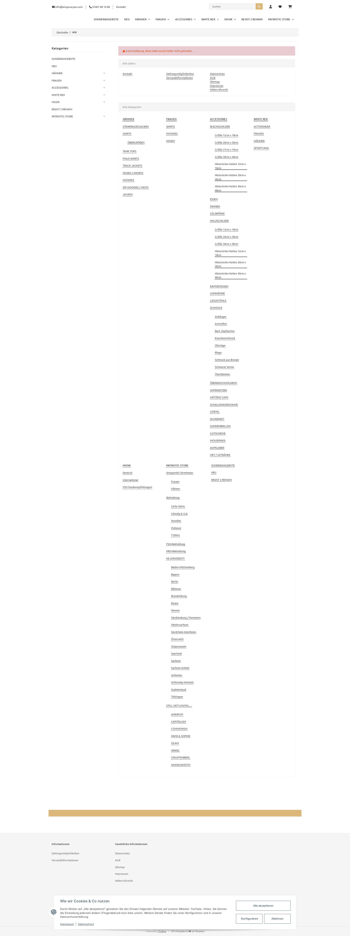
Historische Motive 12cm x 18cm (230, 166)
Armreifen (221, 323)
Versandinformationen (179, 77)
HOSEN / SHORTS (133, 173)
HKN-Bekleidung (176, 551)
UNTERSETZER (218, 390)
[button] (270, 7)
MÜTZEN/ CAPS (219, 397)
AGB (212, 77)
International (130, 480)
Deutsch (127, 472)
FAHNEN (215, 206)
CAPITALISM (178, 721)
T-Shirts (175, 535)
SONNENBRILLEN (220, 426)
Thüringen (177, 696)
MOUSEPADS (217, 440)
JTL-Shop (162, 931)
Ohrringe (220, 345)
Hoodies (176, 520)
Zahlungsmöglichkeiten (180, 73)
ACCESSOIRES (60, 87)
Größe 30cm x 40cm (226, 156)
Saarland (176, 653)
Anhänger (220, 316)
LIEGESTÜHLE (218, 300)
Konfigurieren (249, 918)
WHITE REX (58, 94)
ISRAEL (175, 750)
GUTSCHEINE (217, 433)
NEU (213, 472)
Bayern (175, 574)
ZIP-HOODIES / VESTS (135, 187)
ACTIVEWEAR (262, 126)
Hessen (175, 610)
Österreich (177, 639)
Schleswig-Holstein (182, 682)
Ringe (218, 352)
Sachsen (176, 660)
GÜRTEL (215, 411)
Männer (175, 488)
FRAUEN (259, 133)
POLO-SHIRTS (131, 158)
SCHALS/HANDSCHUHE (224, 404)
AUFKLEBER (217, 447)
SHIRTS (127, 133)
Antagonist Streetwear (179, 472)
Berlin (174, 581)
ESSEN (214, 199)
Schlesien (176, 675)
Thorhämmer (222, 374)
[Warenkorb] (291, 7)
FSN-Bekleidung (175, 544)
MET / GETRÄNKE (220, 454)
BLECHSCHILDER (220, 126)
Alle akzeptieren (263, 905)
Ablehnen (277, 918)
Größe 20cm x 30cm (226, 142)
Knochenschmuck (225, 338)
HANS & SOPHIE (180, 736)
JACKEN (127, 194)
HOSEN (170, 140)
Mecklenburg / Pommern (186, 617)
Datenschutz (217, 73)
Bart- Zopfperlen (225, 331)
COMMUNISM (179, 728)
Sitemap (215, 81)
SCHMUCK (216, 307)
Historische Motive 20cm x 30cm (230, 177)
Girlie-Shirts (178, 506)
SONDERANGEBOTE (223, 465)
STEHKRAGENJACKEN (136, 126)
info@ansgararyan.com (69, 7)
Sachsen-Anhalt (180, 667)
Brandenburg (179, 596)
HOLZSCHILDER (219, 220)
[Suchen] (259, 6)
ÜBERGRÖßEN (136, 142)
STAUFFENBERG (180, 757)
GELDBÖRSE (217, 213)
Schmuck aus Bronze (227, 359)
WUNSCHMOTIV (180, 764)
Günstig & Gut (179, 513)
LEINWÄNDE (217, 293)
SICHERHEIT (217, 419)
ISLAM (175, 743)
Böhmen (176, 588)
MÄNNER (259, 140)
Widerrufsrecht (219, 89)
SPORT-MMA (261, 148)
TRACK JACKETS (132, 165)
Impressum (216, 85)
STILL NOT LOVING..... (179, 705)
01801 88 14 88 (101, 7)
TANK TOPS (129, 151)
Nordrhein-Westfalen (183, 632)
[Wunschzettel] (280, 7)
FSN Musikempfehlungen (137, 487)
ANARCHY (177, 714)
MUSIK (56, 102)
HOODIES (128, 180)
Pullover (176, 528)
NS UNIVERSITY (175, 558)
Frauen (175, 481)
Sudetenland (178, 689)
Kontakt (121, 7)
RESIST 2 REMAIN (221, 479)
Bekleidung (173, 497)
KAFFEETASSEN (219, 286)
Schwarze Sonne (224, 366)
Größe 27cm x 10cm (226, 149)
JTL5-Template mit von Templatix (188, 931)
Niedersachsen (179, 624)
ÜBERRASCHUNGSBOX (223, 382)
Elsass (174, 603)
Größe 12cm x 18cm (226, 135)
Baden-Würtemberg (183, 567)
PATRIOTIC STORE (62, 116)
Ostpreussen (178, 646)
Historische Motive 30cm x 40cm (230, 188)
